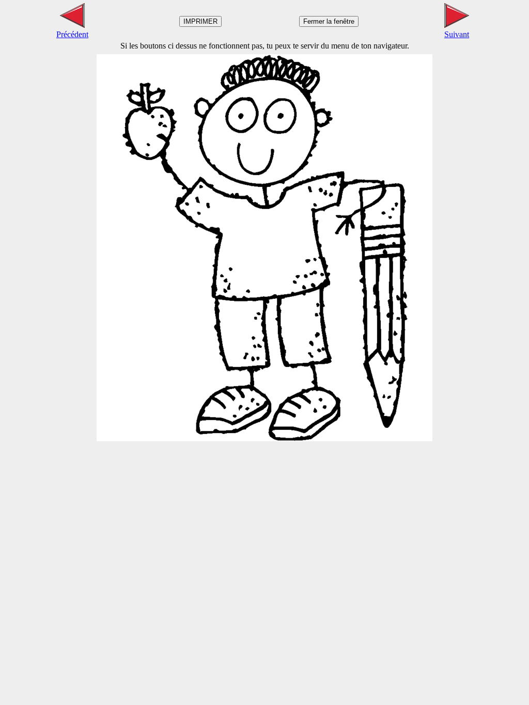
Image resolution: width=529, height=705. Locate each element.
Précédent (72, 34)
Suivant (456, 34)
